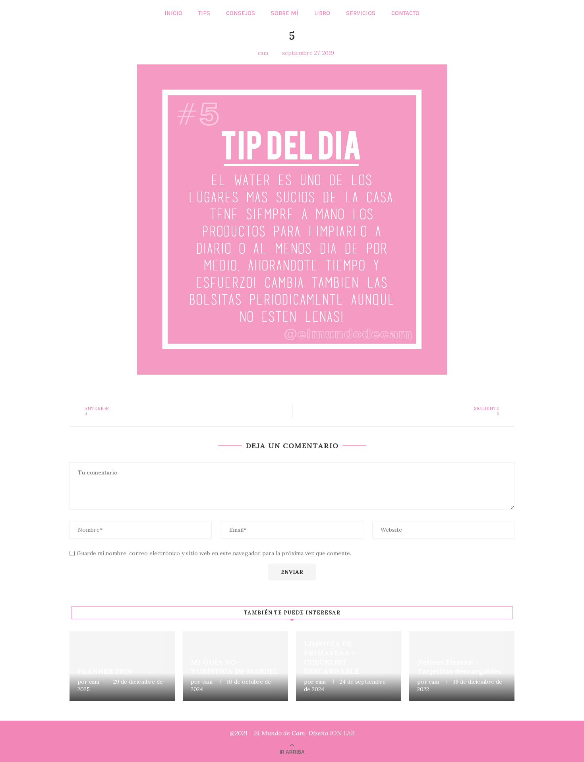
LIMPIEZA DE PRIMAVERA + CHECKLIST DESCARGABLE (331, 657)
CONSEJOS (240, 13)
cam (94, 681)
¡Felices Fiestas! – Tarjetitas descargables (459, 666)
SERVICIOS (360, 13)
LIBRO (322, 13)
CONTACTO (405, 13)
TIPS (204, 13)
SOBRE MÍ (284, 13)
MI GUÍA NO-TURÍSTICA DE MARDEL (234, 666)
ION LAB (342, 733)
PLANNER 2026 (104, 671)
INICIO (173, 13)
